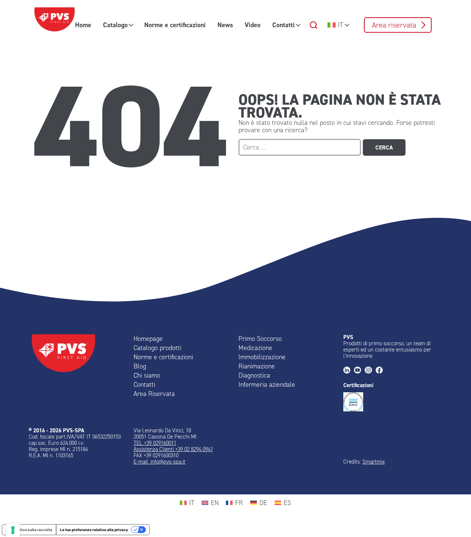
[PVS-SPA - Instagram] (370, 371)
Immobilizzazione (262, 357)
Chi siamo (147, 375)
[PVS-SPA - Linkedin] (348, 371)
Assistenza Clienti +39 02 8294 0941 (173, 449)
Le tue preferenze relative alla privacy (94, 529)
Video (253, 25)
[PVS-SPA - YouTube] (359, 371)
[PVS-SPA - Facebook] (381, 371)
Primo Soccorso (260, 338)
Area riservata (394, 25)
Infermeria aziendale (266, 384)
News (225, 25)
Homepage (148, 338)
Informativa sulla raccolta (29, 529)
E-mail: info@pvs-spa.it (159, 461)
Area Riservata (154, 393)
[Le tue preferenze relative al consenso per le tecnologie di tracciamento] (13, 530)
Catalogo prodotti (157, 347)
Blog (140, 366)
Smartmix (373, 461)
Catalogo (115, 25)
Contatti (283, 25)
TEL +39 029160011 (155, 443)
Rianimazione (256, 366)
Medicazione (255, 347)
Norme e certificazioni (175, 25)
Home (83, 25)
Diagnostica (254, 375)
